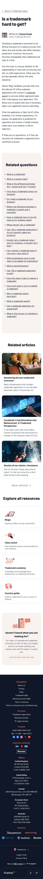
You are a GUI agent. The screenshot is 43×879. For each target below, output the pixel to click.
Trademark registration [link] (21, 714)
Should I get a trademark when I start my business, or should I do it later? (22, 243)
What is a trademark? (16, 174)
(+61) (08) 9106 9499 (21, 822)
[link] (21, 373)
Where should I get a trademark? (21, 225)
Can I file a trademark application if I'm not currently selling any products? (22, 232)
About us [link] (21, 685)
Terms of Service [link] (21, 702)
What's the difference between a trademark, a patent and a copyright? (21, 210)
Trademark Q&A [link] (21, 695)
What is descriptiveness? (18, 266)
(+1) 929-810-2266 (21, 784)
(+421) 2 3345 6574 (21, 808)
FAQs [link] (21, 692)
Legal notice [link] (22, 855)
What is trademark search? (18, 301)
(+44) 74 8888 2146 (21, 770)
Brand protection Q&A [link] (21, 699)
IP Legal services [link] (21, 721)
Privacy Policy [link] (21, 858)
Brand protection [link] (21, 718)
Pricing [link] (21, 689)
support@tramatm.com (21, 730)
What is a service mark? (17, 179)
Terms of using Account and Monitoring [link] (21, 705)
